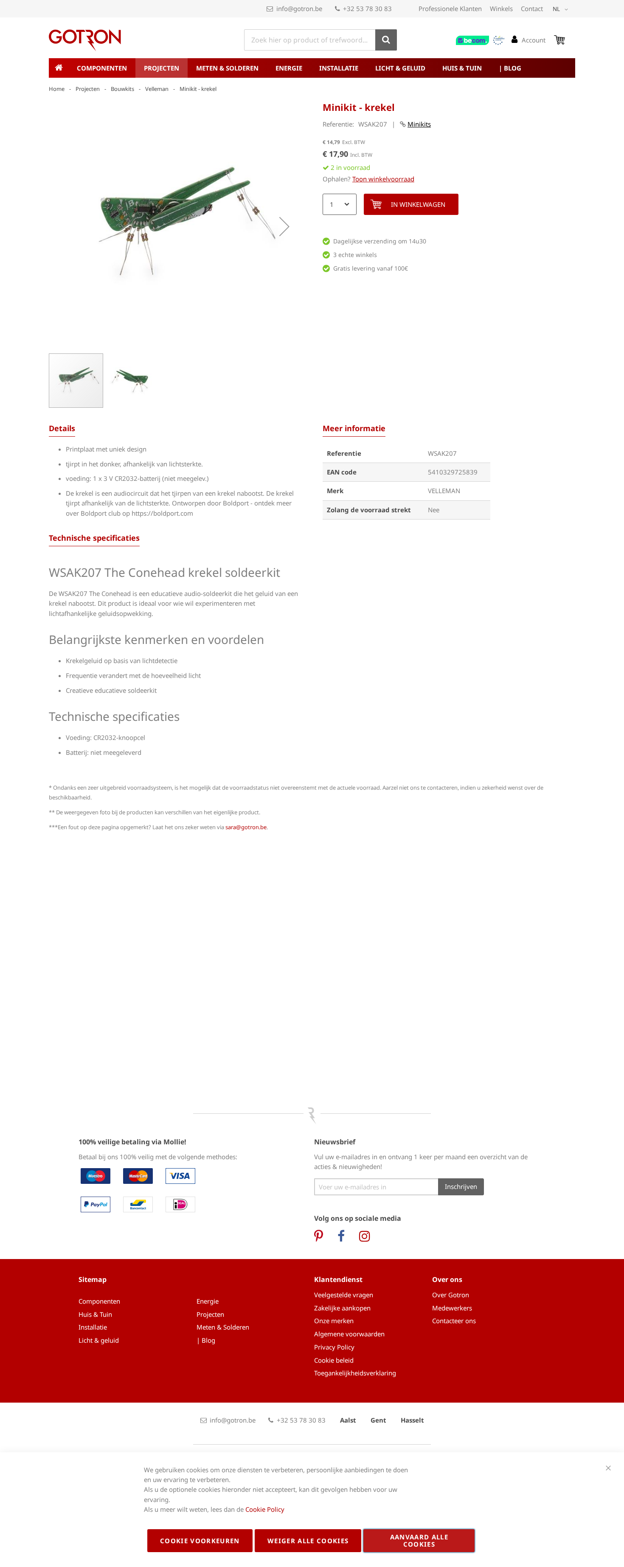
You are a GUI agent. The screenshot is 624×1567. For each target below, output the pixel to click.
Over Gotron (450, 1294)
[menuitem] (101, 68)
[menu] (312, 68)
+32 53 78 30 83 (367, 8)
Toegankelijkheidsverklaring (355, 1373)
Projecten (88, 89)
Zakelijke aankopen (342, 1308)
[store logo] (85, 40)
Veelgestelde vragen (343, 1294)
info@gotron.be (299, 8)
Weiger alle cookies (308, 1540)
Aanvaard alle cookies (419, 1540)
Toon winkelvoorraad (383, 179)
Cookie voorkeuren (200, 1540)
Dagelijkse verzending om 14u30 (379, 241)
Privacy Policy (334, 1347)
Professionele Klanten (450, 8)
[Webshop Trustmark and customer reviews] (480, 40)
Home (57, 89)
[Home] (58, 68)
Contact (532, 8)
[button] (562, 9)
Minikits (419, 124)
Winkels (501, 8)
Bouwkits (122, 89)
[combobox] (320, 40)
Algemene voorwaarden (349, 1334)
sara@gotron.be (246, 827)
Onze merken (334, 1320)
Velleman (157, 89)
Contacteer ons (454, 1320)
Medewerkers (452, 1308)
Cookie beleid (334, 1360)
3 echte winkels (355, 255)
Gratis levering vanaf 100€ (370, 268)
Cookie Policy (264, 1509)
